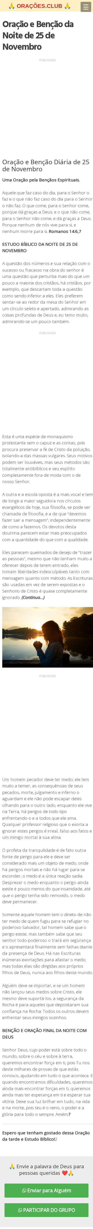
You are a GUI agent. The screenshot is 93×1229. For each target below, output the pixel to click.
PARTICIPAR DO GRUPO (48, 1210)
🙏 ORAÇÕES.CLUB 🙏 (39, 6)
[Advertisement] (46, 109)
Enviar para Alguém (48, 1190)
